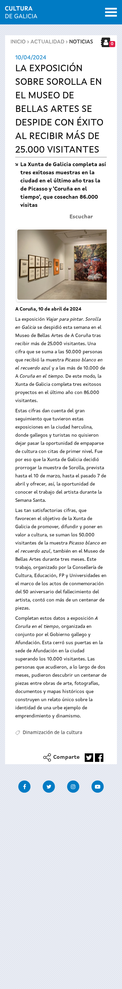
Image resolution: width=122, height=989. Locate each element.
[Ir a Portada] (21, 14)
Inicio (18, 42)
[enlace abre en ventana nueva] (89, 757)
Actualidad (47, 42)
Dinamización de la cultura (52, 732)
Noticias (81, 42)
